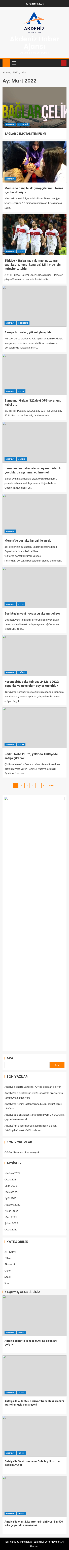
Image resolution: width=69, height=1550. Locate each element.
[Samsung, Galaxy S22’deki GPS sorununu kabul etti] (34, 374)
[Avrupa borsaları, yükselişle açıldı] (34, 306)
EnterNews (51, 1541)
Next (51, 785)
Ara (10, 1058)
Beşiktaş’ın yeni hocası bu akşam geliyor (32, 613)
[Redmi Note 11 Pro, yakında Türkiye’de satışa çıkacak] (34, 727)
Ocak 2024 (11, 1179)
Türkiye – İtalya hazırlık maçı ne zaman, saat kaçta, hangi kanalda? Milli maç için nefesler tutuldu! (33, 264)
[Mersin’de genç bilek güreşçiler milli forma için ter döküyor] (34, 162)
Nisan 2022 (11, 1210)
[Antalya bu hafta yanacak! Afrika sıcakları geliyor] (34, 1315)
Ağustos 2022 (12, 1204)
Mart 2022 (11, 1216)
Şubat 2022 (11, 1223)
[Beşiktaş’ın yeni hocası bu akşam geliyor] (34, 587)
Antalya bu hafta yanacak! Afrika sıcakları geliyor (33, 1086)
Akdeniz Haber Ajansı (34, 42)
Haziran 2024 (12, 1173)
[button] (13, 63)
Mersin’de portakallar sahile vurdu (28, 540)
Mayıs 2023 (11, 1191)
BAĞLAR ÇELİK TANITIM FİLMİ (25, 133)
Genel (8, 1270)
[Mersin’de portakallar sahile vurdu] (34, 514)
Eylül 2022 (11, 1198)
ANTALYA (10, 124)
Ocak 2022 (11, 1229)
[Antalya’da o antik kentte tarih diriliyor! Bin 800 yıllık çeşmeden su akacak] (34, 1496)
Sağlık (21, 459)
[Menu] (13, 63)
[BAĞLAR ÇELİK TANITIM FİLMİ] (34, 107)
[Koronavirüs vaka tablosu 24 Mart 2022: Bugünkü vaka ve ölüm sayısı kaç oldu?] (34, 655)
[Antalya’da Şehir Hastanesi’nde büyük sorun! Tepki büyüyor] (34, 1436)
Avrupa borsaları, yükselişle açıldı (28, 332)
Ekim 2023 (11, 1185)
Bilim (21, 391)
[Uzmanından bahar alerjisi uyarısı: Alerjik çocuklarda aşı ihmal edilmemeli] (34, 442)
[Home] (6, 62)
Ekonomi (23, 124)
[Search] (58, 63)
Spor (20, 251)
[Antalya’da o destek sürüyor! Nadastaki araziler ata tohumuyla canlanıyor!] (34, 1375)
